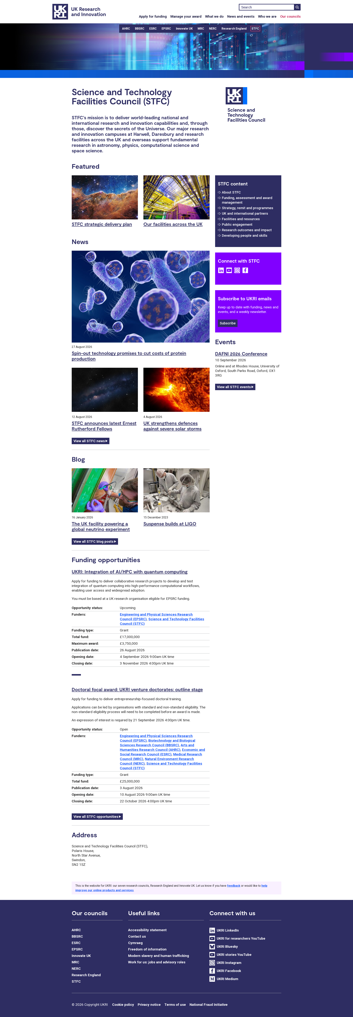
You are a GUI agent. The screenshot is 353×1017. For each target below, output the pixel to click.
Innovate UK (184, 28)
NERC (213, 28)
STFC (255, 28)
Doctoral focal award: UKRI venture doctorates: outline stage (137, 689)
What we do (214, 16)
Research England (234, 28)
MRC (201, 28)
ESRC (153, 28)
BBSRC (139, 28)
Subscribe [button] (228, 323)
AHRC (126, 28)
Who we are (267, 16)
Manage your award (186, 16)
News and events (240, 16)
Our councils (290, 16)
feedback (233, 885)
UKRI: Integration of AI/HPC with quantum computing (130, 571)
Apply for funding (153, 16)
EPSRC (166, 28)
